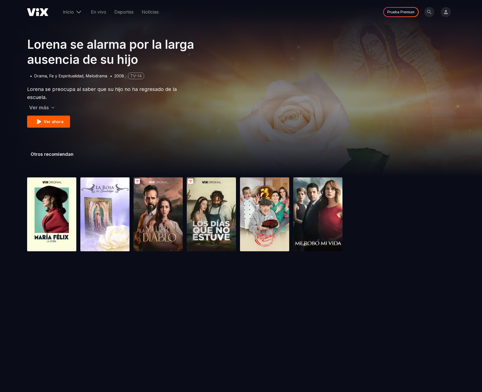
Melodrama (96, 75)
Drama (40, 75)
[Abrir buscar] (429, 12)
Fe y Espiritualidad (66, 75)
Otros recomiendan (52, 154)
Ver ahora (54, 121)
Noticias (150, 12)
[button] (51, 214)
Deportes (124, 12)
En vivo (98, 12)
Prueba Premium (400, 12)
